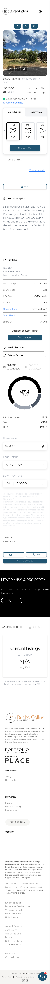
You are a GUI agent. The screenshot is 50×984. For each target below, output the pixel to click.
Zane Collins (11, 930)
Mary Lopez (11, 954)
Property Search (13, 810)
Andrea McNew (13, 945)
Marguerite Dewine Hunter (18, 906)
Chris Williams (12, 957)
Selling (8, 776)
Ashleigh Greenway (15, 926)
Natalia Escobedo (14, 941)
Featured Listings (13, 807)
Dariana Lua (11, 937)
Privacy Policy (7, 977)
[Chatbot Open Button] (42, 976)
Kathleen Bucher (13, 903)
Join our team (17, 822)
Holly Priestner (12, 917)
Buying (8, 803)
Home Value (11, 780)
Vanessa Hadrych (14, 910)
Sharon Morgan (13, 934)
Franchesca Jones (14, 914)
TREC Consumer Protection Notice (19, 884)
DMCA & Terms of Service (26, 977)
